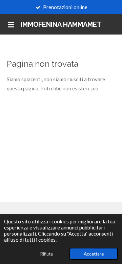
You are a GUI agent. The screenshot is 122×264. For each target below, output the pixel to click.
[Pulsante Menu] (10, 24)
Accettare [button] (94, 254)
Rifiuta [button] (46, 254)
